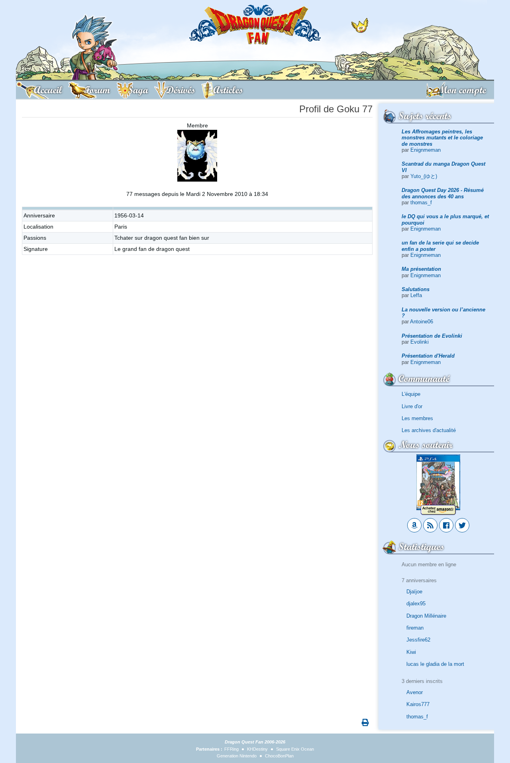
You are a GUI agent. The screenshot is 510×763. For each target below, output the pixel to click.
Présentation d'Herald (428, 356)
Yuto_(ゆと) (423, 176)
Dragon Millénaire (426, 616)
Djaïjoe (414, 592)
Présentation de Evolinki (432, 336)
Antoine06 (421, 322)
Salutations (416, 289)
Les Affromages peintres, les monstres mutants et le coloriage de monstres (442, 138)
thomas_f (421, 202)
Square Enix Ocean (295, 749)
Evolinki (419, 342)
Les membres (417, 418)
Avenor (414, 692)
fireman (415, 628)
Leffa (416, 295)
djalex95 (416, 603)
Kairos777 (418, 704)
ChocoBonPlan (279, 755)
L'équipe (411, 394)
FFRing (231, 749)
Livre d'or (412, 406)
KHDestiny (257, 749)
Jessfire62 (418, 640)
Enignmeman (425, 150)
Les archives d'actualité (429, 430)
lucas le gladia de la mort (435, 664)
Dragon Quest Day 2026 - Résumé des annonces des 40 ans (443, 193)
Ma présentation (421, 269)
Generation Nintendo (237, 755)
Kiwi (411, 652)
